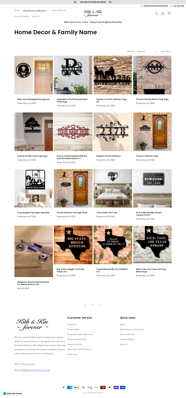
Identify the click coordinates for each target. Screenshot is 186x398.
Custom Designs (127, 339)
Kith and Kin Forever (96, 393)
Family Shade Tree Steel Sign (32, 156)
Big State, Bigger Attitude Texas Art (70, 270)
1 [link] (85, 304)
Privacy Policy (73, 329)
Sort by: (130, 51)
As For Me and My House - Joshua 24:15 (149, 213)
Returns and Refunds (76, 339)
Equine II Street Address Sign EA (111, 100)
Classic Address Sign (147, 156)
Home (122, 324)
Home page (72, 354)
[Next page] (101, 304)
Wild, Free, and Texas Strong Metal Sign (151, 270)
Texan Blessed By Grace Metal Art (112, 270)
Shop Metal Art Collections (132, 329)
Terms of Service (74, 344)
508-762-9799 (27, 363)
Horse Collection (127, 334)
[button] (35, 10)
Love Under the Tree (106, 212)
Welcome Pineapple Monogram (33, 99)
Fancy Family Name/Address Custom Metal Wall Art (72, 157)
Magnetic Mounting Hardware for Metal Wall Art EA (33, 283)
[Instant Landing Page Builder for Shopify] (13, 393)
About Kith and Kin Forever (79, 349)
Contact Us (72, 324)
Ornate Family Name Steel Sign (152, 99)
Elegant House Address (108, 156)
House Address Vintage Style (72, 212)
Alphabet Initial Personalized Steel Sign (72, 100)
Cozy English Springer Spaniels (33, 212)
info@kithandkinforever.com (35, 370)
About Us (124, 344)
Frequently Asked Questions (80, 334)
